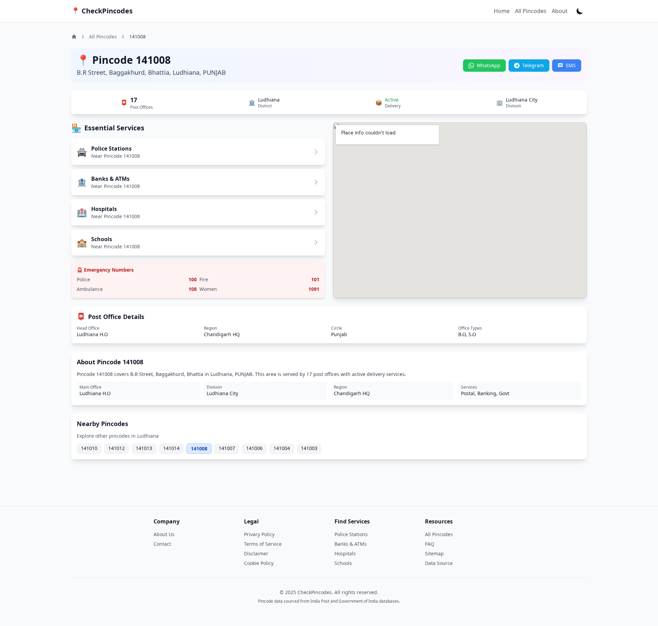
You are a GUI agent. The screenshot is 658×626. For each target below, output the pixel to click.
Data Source (439, 563)
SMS (571, 65)
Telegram (533, 65)
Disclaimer (256, 553)
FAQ (429, 544)
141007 (227, 448)
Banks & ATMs (350, 544)
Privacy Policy (259, 534)
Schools (343, 563)
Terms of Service (263, 544)
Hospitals (345, 553)
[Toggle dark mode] (580, 11)
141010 (89, 448)
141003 (309, 448)
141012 (116, 448)
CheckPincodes (102, 10)
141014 (171, 448)
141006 (254, 448)
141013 (144, 448)
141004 (281, 448)
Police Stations (351, 534)
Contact (162, 544)
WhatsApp (488, 65)
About (560, 11)
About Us (164, 534)
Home (502, 11)
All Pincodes (530, 11)
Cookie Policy (258, 563)
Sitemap (434, 553)
